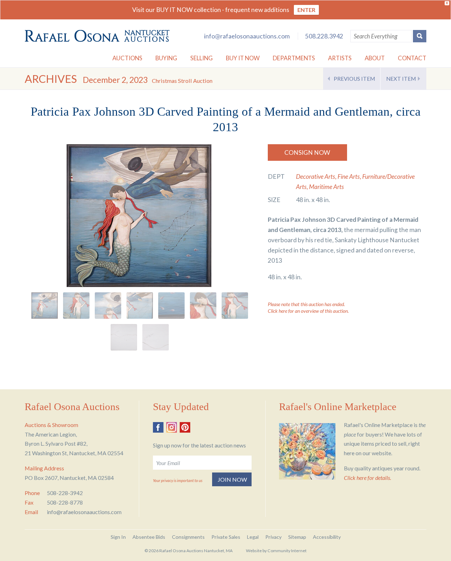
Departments (294, 58)
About (375, 58)
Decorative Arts (315, 176)
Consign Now (307, 152)
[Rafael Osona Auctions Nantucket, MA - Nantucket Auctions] (97, 36)
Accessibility (327, 537)
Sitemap (297, 537)
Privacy (273, 537)
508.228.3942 (324, 36)
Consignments (188, 537)
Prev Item (354, 78)
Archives (51, 78)
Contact (412, 58)
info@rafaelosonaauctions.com (247, 36)
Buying (166, 58)
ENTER (306, 9)
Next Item (401, 78)
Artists (340, 58)
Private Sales (225, 537)
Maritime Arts (326, 186)
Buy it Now (243, 58)
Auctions (127, 58)
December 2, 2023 (147, 80)
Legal (253, 537)
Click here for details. (367, 477)
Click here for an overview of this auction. (308, 311)
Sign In (118, 537)
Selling (201, 58)
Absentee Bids (148, 537)
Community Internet (287, 550)
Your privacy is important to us (177, 480)
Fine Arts (349, 176)
